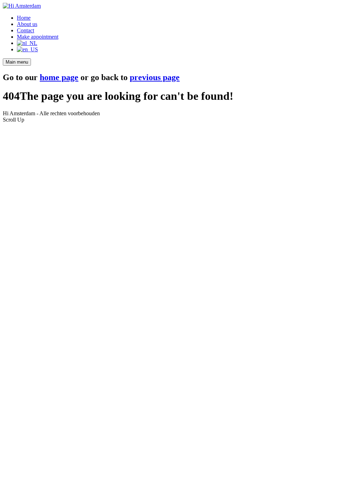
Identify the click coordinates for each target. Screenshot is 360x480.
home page (59, 77)
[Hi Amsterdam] (22, 6)
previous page (155, 77)
